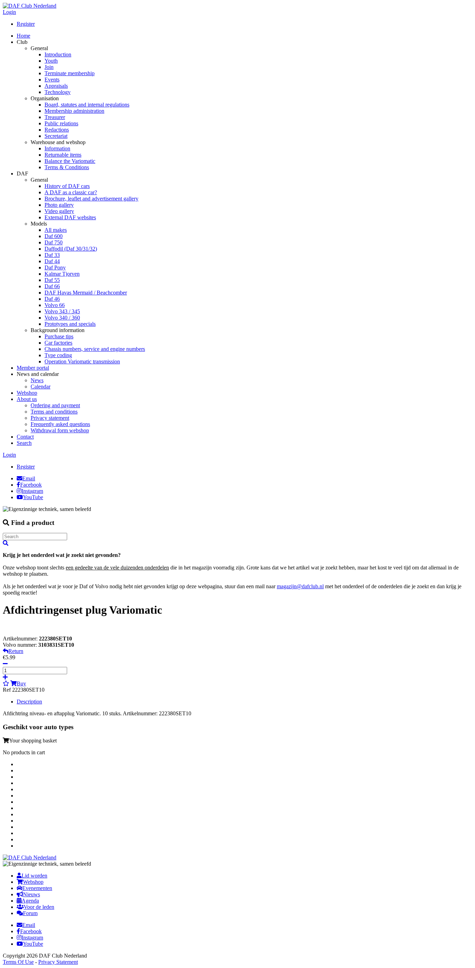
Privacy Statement (58, 962)
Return (15, 651)
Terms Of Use (18, 962)
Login (9, 12)
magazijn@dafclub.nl (300, 586)
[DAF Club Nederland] (29, 6)
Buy (21, 683)
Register (26, 24)
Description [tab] (29, 702)
